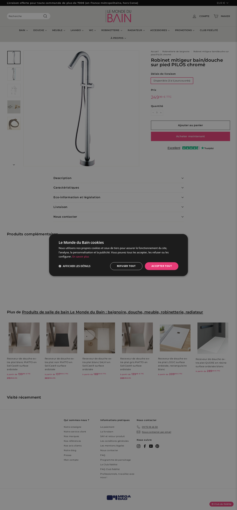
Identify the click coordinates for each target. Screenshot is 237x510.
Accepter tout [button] (161, 266)
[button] (74, 266)
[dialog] (118, 255)
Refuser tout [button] (126, 266)
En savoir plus (80, 256)
